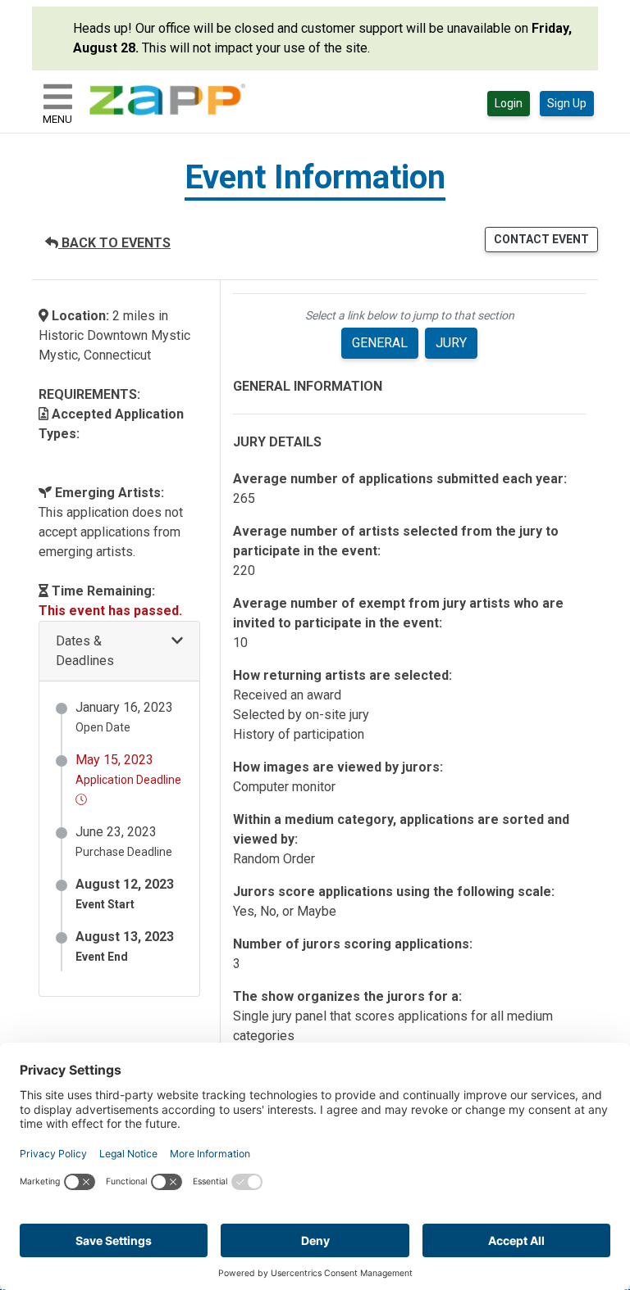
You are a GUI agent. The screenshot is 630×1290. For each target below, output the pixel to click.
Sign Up (567, 103)
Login (509, 103)
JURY (451, 343)
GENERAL (380, 343)
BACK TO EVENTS (114, 243)
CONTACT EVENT (541, 239)
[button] (119, 651)
